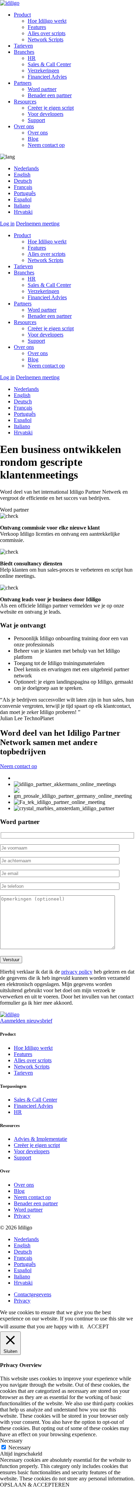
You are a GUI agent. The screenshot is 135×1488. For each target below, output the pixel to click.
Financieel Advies (47, 77)
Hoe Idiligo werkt (47, 21)
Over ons (24, 126)
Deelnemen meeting (38, 224)
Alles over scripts (46, 33)
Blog (33, 139)
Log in (7, 224)
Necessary (19, 1447)
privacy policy (76, 972)
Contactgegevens (32, 1294)
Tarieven (23, 46)
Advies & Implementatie (40, 1139)
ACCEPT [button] (98, 1326)
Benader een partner (50, 95)
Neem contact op (46, 145)
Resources (25, 101)
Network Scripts (45, 39)
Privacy (22, 1216)
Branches (24, 52)
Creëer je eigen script (51, 108)
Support (36, 120)
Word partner (42, 89)
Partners (23, 83)
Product (22, 15)
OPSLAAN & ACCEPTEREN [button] (35, 1485)
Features (37, 27)
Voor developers (45, 114)
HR (32, 58)
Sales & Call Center (49, 64)
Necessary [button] (11, 1441)
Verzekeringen (43, 70)
